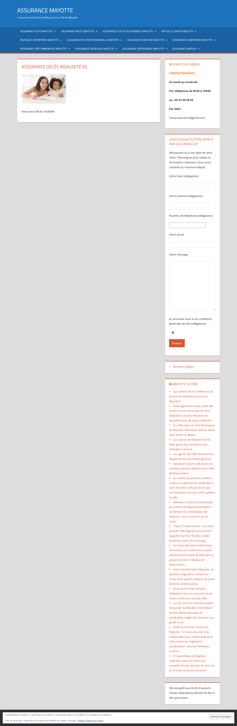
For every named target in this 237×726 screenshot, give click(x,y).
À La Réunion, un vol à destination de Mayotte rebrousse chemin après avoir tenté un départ (192, 430)
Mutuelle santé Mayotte (177, 31)
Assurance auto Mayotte (36, 31)
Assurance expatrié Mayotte (145, 40)
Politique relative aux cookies (91, 720)
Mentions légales (183, 366)
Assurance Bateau (184, 49)
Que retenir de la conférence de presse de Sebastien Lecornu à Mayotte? (191, 396)
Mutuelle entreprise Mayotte (39, 40)
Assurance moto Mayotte (77, 31)
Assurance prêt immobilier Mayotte (43, 49)
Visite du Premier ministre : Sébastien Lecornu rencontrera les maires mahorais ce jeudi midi (190, 593)
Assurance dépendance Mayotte (143, 49)
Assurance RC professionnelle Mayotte (93, 40)
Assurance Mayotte (45, 10)
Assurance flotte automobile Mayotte (128, 31)
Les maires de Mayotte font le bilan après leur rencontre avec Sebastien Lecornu (189, 444)
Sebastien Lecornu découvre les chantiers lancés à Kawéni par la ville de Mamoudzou (191, 468)
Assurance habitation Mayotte (192, 40)
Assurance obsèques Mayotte (94, 49)
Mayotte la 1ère (185, 384)
